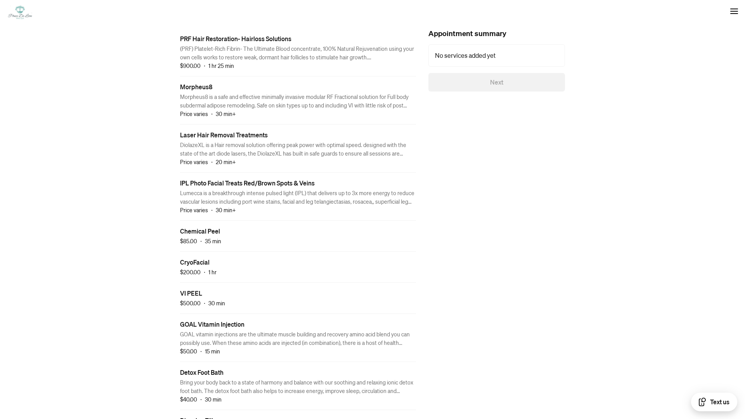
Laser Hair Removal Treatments (224, 135)
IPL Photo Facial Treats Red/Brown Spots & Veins (247, 183)
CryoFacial (195, 262)
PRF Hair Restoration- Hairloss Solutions (235, 39)
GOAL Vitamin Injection (212, 324)
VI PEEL (191, 293)
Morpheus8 (196, 87)
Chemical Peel (200, 231)
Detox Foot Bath (202, 372)
